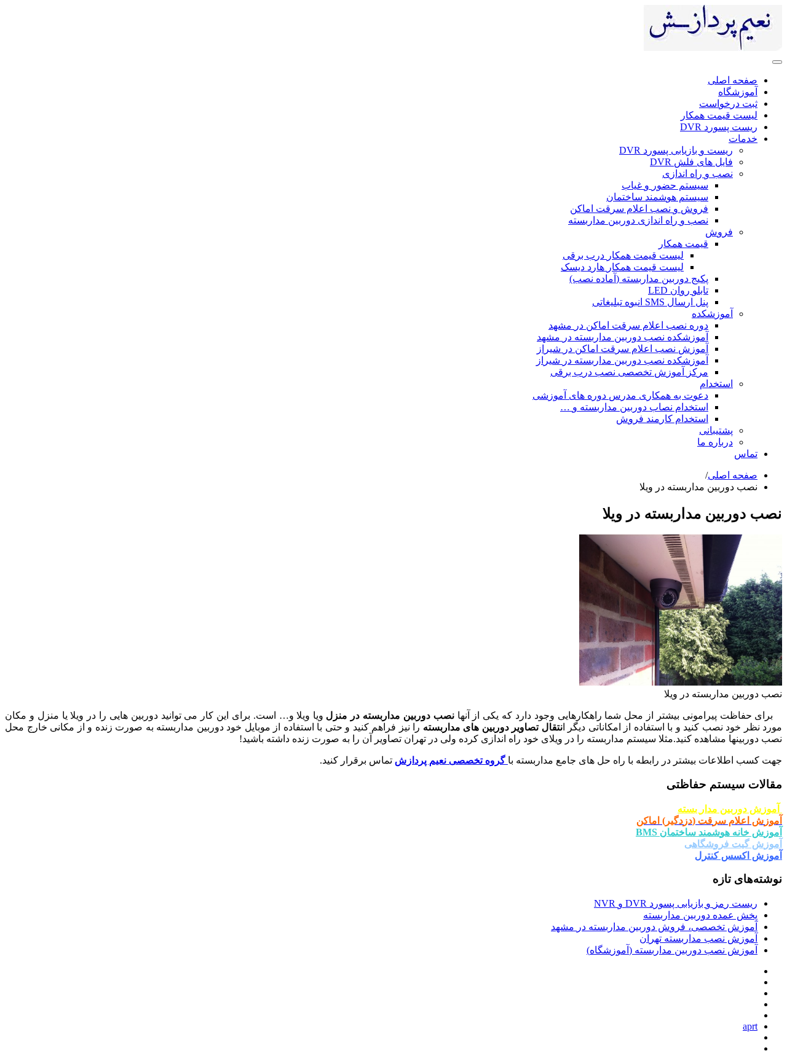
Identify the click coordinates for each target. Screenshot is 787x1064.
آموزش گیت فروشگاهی (733, 844)
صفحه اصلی (732, 475)
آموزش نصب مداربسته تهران (698, 938)
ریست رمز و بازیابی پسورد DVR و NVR (675, 903)
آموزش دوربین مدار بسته (730, 809)
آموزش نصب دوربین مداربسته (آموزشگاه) (672, 950)
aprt (750, 1026)
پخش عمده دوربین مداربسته (700, 915)
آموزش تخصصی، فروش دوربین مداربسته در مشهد (654, 926)
